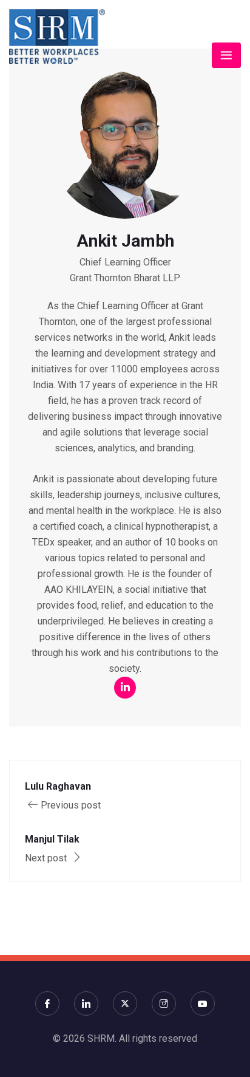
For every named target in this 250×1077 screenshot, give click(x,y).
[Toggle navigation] (226, 55)
